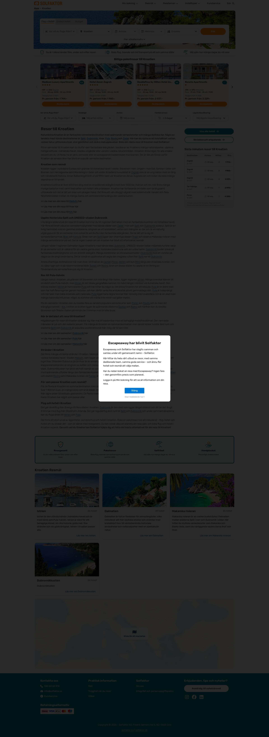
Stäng (134, 390)
